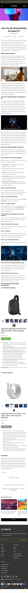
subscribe (23, 539)
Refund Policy (4, 572)
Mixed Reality (4, 56)
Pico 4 (2, 553)
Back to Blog (15, 477)
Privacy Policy (4, 568)
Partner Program (17, 553)
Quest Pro (3, 551)
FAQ (14, 551)
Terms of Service (4, 570)
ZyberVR (6, 586)
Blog (15, 24)
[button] (2, 6)
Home (12, 24)
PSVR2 (2, 555)
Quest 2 (2, 549)
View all (14, 519)
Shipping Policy (4, 566)
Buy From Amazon (18, 555)
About (15, 547)
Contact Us (16, 557)
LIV (2, 190)
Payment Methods (5, 564)
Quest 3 (2, 547)
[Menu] (26, 6)
